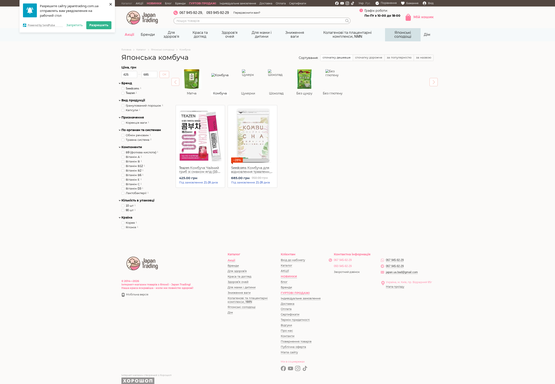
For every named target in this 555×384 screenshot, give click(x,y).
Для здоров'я (171, 34)
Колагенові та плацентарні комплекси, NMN (347, 34)
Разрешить (98, 25)
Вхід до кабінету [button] (293, 260)
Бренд (126, 83)
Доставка (266, 3)
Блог (168, 3)
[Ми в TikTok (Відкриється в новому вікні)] (352, 3)
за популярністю (399, 57)
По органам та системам (141, 130)
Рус (367, 3)
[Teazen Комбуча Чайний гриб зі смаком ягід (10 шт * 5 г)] (200, 136)
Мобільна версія (136, 294)
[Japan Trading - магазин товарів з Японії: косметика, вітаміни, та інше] (142, 262)
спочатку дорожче (368, 57)
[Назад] (175, 82)
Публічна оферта (293, 346)
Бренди (180, 3)
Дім (427, 34)
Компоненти (131, 147)
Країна (126, 217)
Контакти (287, 336)
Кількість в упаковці (137, 200)
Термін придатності (295, 319)
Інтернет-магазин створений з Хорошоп (146, 375)
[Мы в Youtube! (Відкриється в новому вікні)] (342, 3)
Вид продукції (133, 100)
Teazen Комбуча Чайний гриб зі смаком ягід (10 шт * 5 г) (199, 171)
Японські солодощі (402, 34)
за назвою (423, 57)
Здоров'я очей (230, 34)
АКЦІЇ (139, 3)
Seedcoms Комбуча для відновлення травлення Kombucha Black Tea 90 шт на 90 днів (251, 173)
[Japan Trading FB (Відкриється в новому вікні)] (337, 3)
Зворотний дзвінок (347, 272)
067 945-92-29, (191, 13)
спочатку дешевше (337, 57)
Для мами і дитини (261, 34)
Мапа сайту (289, 352)
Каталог (126, 3)
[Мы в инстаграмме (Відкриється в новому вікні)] (347, 3)
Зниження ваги (294, 34)
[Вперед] (433, 82)
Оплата (281, 3)
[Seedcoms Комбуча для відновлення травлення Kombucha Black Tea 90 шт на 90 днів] (252, 136)
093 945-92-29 (217, 13)
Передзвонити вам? (246, 12)
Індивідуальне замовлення (238, 3)
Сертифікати (297, 3)
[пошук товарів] (347, 20)
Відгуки (286, 325)
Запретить (74, 25)
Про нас (287, 330)
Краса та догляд (200, 34)
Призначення (132, 117)
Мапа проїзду (395, 286)
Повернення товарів (296, 341)
